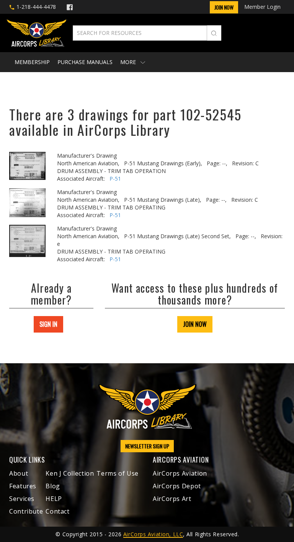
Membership (32, 62)
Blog (53, 486)
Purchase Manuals (85, 62)
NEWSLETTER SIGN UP (147, 446)
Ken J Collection (70, 473)
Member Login (262, 6)
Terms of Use (117, 473)
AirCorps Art (172, 498)
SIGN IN (48, 324)
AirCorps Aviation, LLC (153, 534)
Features (22, 486)
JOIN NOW (195, 324)
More (128, 62)
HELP (54, 498)
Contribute (26, 511)
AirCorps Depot (177, 486)
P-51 (115, 178)
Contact (57, 511)
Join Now (224, 7)
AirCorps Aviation (180, 473)
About (18, 473)
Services (21, 498)
